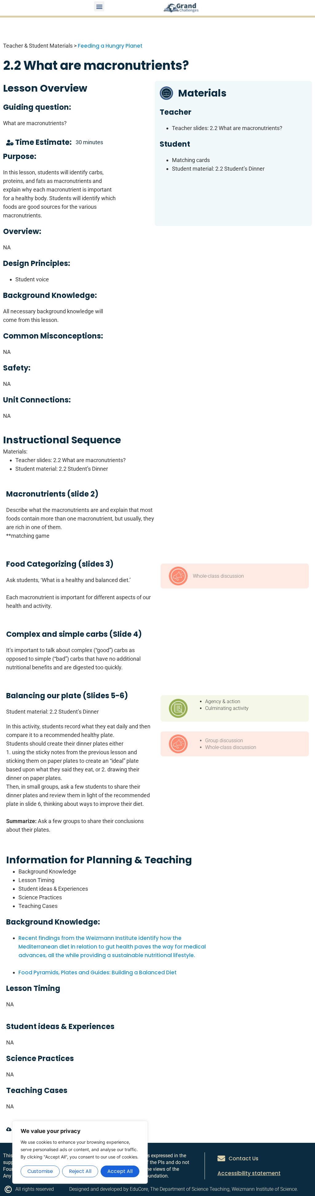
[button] (99, 6)
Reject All (80, 1171)
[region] (80, 1152)
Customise (40, 1171)
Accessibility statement (249, 1173)
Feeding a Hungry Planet (110, 46)
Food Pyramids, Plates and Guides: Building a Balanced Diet (97, 972)
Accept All (120, 1171)
